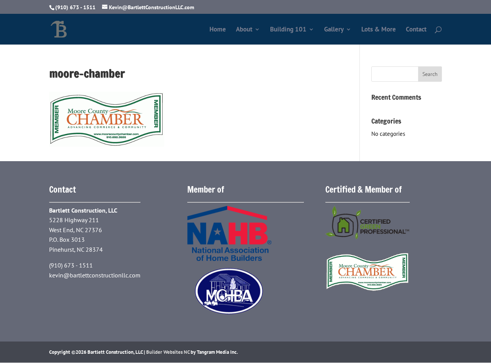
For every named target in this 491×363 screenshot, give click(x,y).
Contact (416, 29)
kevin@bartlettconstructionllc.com (94, 275)
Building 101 (288, 29)
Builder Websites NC (167, 352)
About (244, 29)
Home (217, 29)
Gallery (334, 29)
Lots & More (378, 29)
